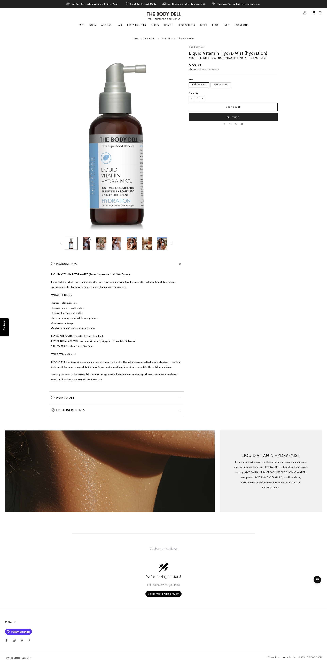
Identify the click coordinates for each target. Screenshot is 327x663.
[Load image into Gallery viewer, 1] (71, 243)
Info (227, 25)
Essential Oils (136, 25)
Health (168, 25)
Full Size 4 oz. (199, 85)
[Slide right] (172, 243)
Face (81, 25)
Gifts (203, 25)
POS (268, 657)
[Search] (320, 12)
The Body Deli (197, 47)
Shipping (193, 70)
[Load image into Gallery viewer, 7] (162, 243)
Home (135, 38)
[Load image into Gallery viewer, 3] (101, 243)
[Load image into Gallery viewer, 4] (116, 243)
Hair (119, 25)
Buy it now (233, 117)
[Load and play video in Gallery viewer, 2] (86, 243)
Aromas (106, 25)
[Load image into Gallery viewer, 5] (131, 243)
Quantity (193, 93)
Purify (155, 25)
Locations (241, 25)
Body (92, 25)
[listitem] (93, 4)
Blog (215, 25)
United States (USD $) (17, 657)
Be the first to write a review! (163, 593)
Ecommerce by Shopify (285, 657)
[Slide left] (61, 243)
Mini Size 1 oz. (221, 85)
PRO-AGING (149, 38)
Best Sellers (186, 25)
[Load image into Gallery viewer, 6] (147, 243)
